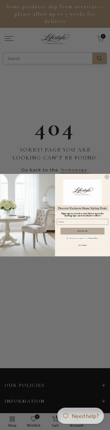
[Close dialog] (107, 177)
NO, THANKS (82, 245)
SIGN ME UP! (82, 231)
